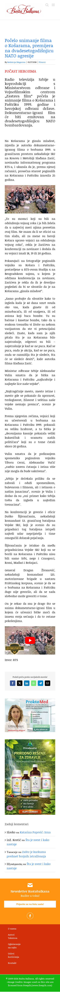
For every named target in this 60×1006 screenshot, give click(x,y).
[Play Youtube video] (30, 640)
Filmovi (42, 62)
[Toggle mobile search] (47, 5)
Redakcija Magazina (16, 62)
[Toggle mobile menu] (53, 5)
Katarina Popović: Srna (35, 832)
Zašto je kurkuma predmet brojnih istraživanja (26, 854)
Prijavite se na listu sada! (30, 904)
